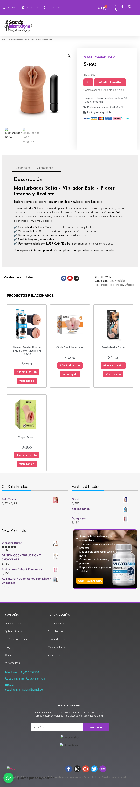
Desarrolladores (56, 639)
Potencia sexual (56, 623)
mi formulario (12, 663)
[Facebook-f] (68, 768)
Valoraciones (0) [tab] (47, 167)
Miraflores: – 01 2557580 (22, 672)
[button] (87, 26)
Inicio (4, 40)
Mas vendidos (117, 281)
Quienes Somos (14, 631)
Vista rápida (26, 380)
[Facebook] (63, 278)
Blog (7, 647)
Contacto (10, 655)
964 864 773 (37, 678)
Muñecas (29, 40)
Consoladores (56, 631)
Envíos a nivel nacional (17, 639)
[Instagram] (76, 278)
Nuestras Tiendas (14, 623)
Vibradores (54, 655)
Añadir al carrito (110, 82)
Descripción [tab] (23, 167)
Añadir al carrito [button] (27, 372)
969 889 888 (16, 678)
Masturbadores (16, 40)
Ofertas (129, 285)
